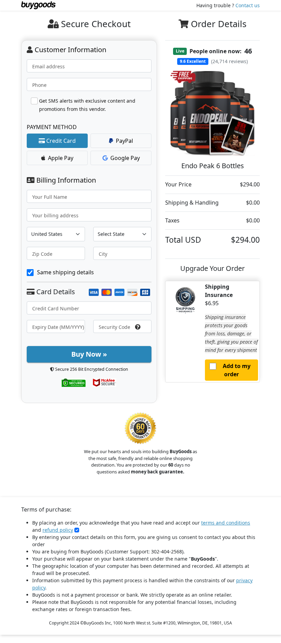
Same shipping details (65, 272)
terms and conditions (225, 522)
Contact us (247, 5)
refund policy (57, 530)
